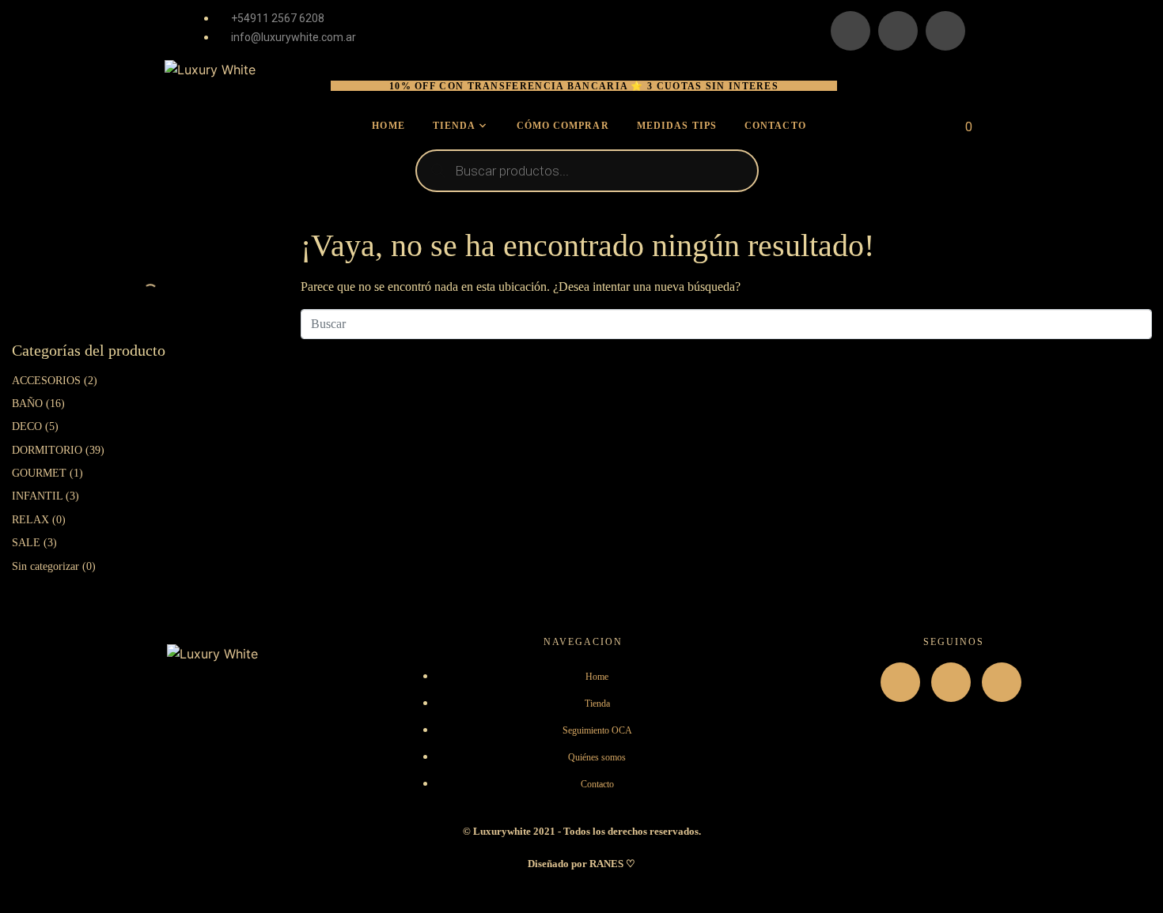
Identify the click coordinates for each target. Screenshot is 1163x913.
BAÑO (27, 403)
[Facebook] (898, 31)
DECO (27, 426)
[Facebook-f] (951, 682)
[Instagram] (850, 31)
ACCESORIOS (46, 381)
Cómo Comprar (563, 125)
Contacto (775, 125)
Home (388, 125)
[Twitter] (945, 31)
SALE (26, 543)
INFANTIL (37, 496)
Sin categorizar (45, 566)
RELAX (30, 520)
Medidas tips (677, 125)
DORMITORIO (47, 450)
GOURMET (39, 473)
